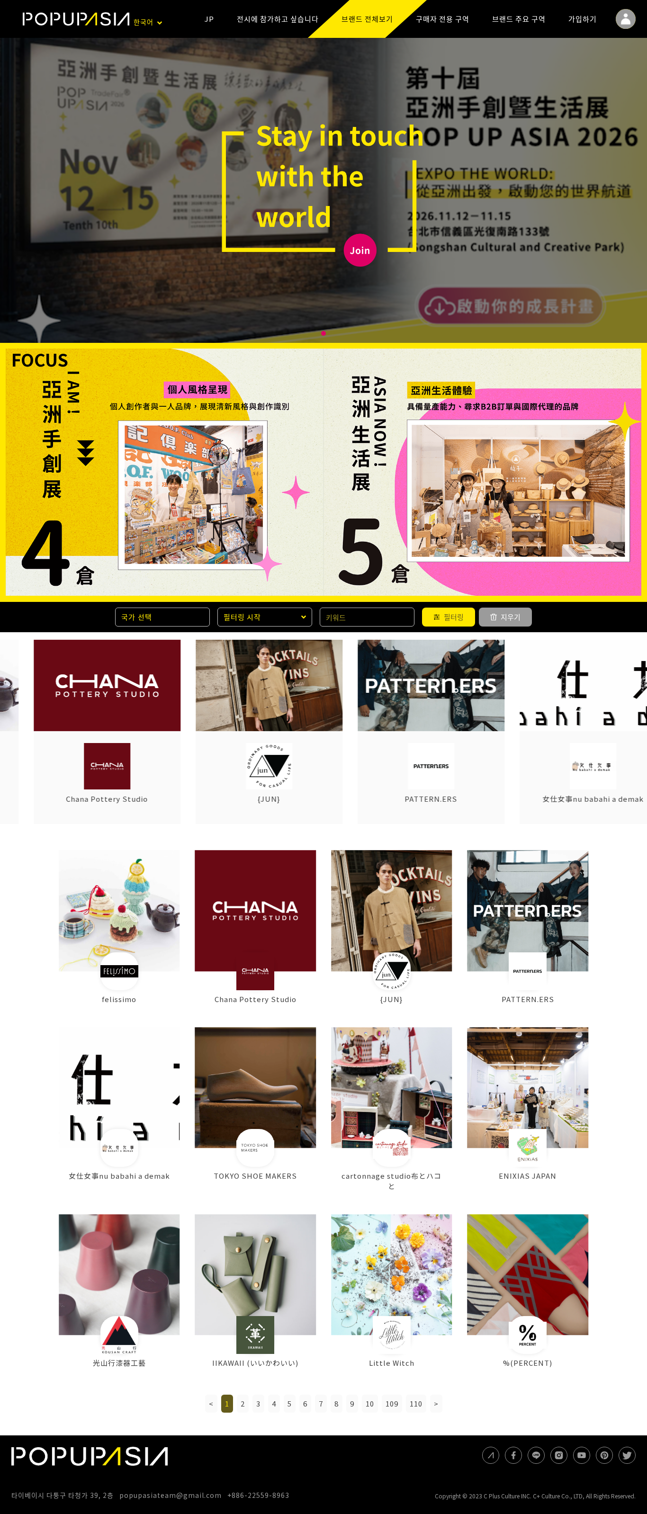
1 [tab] (323, 333)
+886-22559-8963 (258, 1495)
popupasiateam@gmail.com (170, 1495)
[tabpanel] (323, 190)
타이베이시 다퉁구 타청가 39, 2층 (62, 1495)
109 (392, 1403)
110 (416, 1403)
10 (370, 1403)
